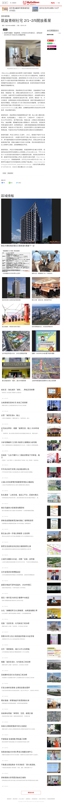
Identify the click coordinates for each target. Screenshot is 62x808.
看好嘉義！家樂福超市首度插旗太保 (15, 700)
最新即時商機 (50, 34)
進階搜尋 (14, 2)
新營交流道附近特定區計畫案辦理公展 (16, 546)
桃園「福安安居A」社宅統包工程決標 (15, 662)
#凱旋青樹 (10, 173)
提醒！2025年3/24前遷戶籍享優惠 (43, 353)
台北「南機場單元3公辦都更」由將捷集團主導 (19, 610)
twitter (19, 182)
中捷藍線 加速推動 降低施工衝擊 (14, 739)
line (11, 182)
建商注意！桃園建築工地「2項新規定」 (43, 273)
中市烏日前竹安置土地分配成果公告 (15, 469)
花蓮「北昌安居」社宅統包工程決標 (15, 623)
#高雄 (4, 173)
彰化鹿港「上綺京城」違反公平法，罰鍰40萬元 (19, 495)
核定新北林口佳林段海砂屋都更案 (11, 300)
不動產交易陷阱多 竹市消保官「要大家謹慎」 (19, 765)
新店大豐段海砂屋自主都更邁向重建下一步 (18, 246)
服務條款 (28, 798)
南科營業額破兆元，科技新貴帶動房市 (42, 326)
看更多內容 (31, 792)
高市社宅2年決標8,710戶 (19, 8)
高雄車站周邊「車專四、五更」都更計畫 (17, 713)
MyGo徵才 (21, 798)
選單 (6, 2)
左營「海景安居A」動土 (10, 415)
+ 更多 (59, 33)
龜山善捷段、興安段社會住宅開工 (11, 326)
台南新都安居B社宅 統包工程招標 (14, 403)
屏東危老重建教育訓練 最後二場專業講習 (17, 520)
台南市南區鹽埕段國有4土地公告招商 (44, 380)
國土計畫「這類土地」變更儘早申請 (42, 300)
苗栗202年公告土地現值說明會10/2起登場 (17, 636)
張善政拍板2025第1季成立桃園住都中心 (17, 752)
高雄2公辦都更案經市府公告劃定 (14, 726)
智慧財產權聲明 (51, 798)
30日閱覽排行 (53, 31)
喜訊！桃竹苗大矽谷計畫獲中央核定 (15, 598)
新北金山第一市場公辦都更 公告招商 (15, 533)
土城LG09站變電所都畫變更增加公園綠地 (17, 482)
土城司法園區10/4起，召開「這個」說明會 (18, 559)
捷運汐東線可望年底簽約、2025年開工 (16, 585)
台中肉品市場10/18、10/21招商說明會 (14, 353)
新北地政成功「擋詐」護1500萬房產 (14, 380)
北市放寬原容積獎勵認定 (10, 572)
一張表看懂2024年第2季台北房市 (11, 273)
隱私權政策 (34, 798)
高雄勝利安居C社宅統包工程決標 (14, 675)
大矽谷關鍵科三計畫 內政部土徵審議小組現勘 (19, 442)
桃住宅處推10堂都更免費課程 (12, 508)
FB (4, 182)
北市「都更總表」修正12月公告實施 (15, 649)
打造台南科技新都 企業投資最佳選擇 (15, 688)
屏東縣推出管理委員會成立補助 (13, 778)
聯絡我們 (9, 798)
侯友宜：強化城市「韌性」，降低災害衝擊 (18, 390)
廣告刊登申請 (42, 798)
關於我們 (15, 798)
